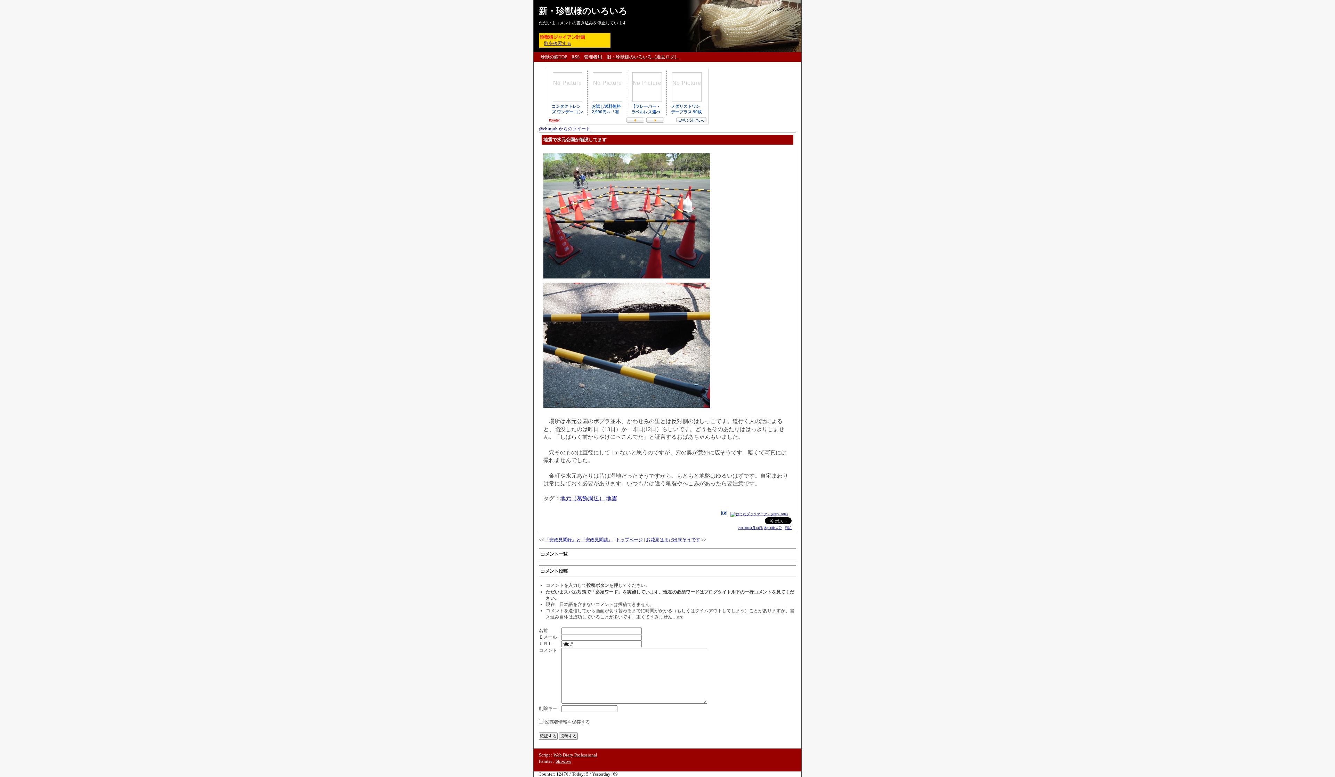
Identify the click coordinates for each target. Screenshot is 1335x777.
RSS (576, 56)
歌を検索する (557, 43)
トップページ (629, 539)
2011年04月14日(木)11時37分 (760, 528)
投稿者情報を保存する (567, 722)
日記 (788, 528)
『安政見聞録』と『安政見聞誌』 (579, 539)
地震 (611, 498)
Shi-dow (563, 761)
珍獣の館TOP (554, 56)
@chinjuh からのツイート (564, 128)
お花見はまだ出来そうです (673, 539)
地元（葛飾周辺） (582, 498)
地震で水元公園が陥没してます (575, 139)
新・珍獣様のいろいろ (583, 11)
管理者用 (593, 56)
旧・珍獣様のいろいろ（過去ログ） (643, 56)
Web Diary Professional (575, 755)
